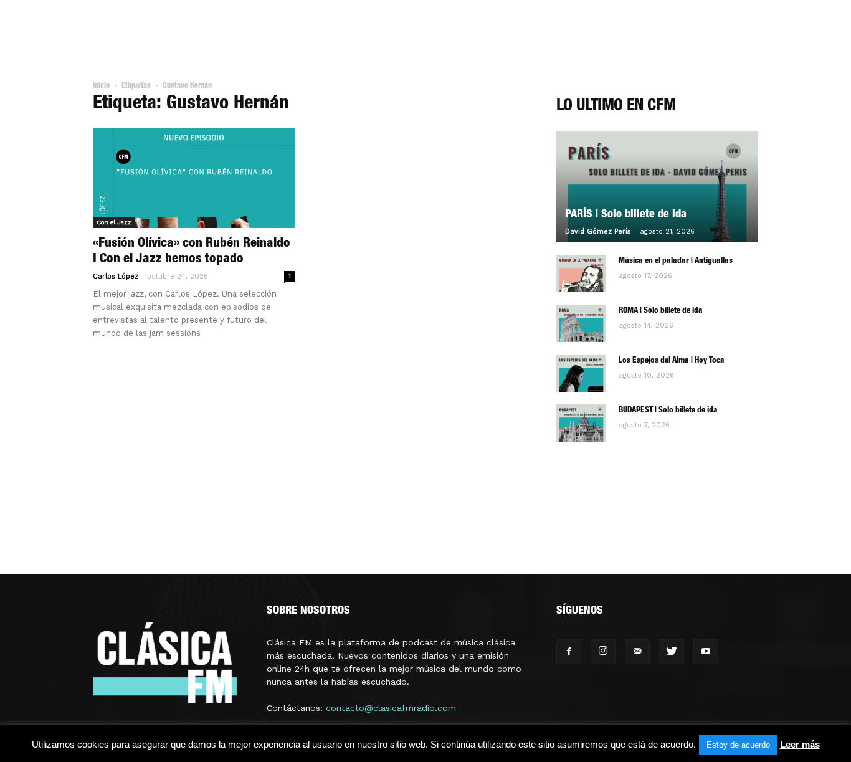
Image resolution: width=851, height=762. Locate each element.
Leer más (800, 744)
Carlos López (115, 276)
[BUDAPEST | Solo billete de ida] (581, 423)
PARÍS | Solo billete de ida (626, 215)
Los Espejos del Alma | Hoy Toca (672, 361)
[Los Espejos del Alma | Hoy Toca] (581, 373)
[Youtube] (705, 651)
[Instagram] (603, 651)
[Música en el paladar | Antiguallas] (581, 273)
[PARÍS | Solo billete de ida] (657, 186)
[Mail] (637, 651)
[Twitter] (671, 651)
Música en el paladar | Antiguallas (676, 261)
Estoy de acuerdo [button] (738, 745)
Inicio (101, 86)
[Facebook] (568, 651)
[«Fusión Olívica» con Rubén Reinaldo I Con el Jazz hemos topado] (194, 178)
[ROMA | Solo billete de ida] (581, 323)
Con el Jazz (114, 222)
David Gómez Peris (598, 231)
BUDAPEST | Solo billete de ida (668, 411)
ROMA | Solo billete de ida (661, 311)
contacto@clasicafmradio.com (391, 708)
